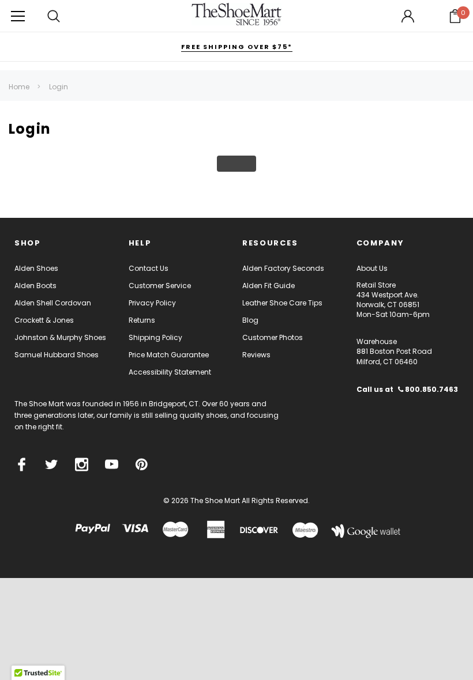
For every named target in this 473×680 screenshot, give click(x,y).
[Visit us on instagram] (81, 464)
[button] (455, 16)
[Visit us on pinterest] (141, 464)
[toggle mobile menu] (18, 16)
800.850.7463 (430, 389)
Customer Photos (272, 337)
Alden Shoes (36, 268)
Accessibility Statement (170, 372)
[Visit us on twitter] (51, 464)
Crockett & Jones (44, 320)
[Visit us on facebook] (21, 464)
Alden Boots (35, 285)
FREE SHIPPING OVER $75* (236, 46)
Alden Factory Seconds (283, 268)
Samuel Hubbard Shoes (56, 355)
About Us (372, 268)
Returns (142, 320)
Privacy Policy (152, 303)
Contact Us (148, 268)
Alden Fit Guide (268, 285)
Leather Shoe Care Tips (282, 303)
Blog (250, 320)
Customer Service (160, 285)
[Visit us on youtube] (111, 464)
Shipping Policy (155, 337)
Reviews (256, 355)
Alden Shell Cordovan (52, 303)
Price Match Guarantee (169, 355)
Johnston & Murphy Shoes (60, 337)
